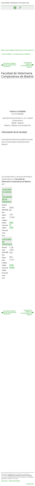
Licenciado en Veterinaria (7, 241)
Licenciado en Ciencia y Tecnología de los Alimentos (7, 195)
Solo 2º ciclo (11, 225)
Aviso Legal (4, 481)
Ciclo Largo (11, 266)
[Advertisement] (17, 28)
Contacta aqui (30, 483)
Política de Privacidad (14, 481)
